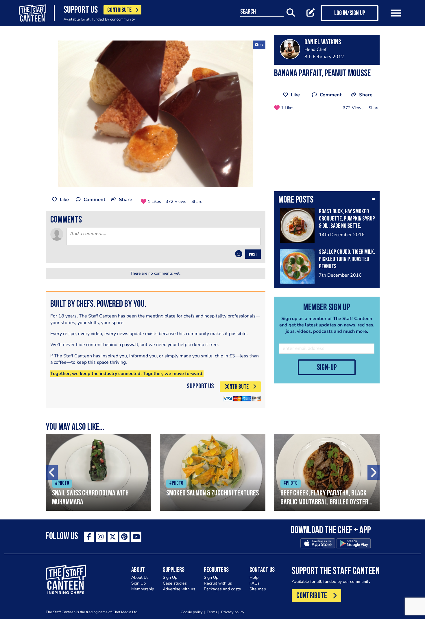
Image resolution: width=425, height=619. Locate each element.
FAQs (255, 583)
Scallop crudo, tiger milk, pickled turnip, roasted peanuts (347, 259)
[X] (113, 537)
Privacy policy (232, 611)
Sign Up (138, 583)
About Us (140, 577)
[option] (155, 114)
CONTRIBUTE (119, 10)
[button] (326, 200)
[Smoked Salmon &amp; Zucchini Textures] (212, 472)
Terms (212, 611)
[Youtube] (136, 537)
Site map (258, 589)
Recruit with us (218, 583)
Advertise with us (179, 589)
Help (254, 577)
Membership (142, 589)
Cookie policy (192, 611)
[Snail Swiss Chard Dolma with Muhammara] (98, 472)
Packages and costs (222, 589)
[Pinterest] (124, 537)
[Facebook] (89, 537)
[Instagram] (101, 537)
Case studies (175, 583)
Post (253, 254)
